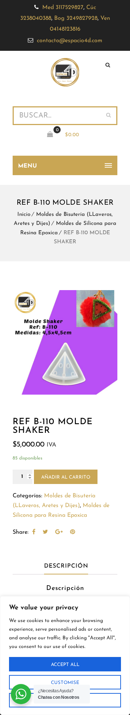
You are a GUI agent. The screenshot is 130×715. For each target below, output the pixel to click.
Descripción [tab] (66, 566)
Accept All (65, 664)
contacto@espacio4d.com (69, 41)
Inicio (23, 214)
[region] (65, 655)
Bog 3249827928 (76, 18)
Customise (65, 682)
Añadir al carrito (65, 477)
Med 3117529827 (62, 7)
